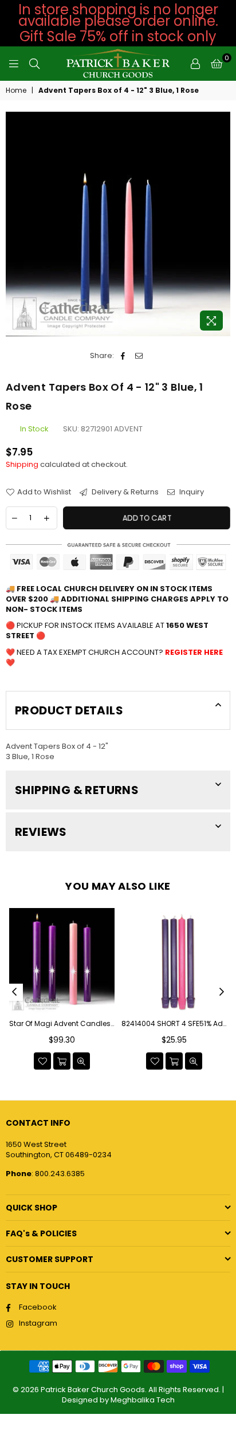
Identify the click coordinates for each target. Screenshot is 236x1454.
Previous (14, 992)
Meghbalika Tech (143, 1399)
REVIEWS (41, 832)
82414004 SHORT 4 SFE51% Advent (174, 1023)
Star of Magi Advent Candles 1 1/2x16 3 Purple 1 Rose (62, 1023)
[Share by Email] (139, 356)
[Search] (34, 63)
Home (16, 90)
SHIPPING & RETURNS (77, 790)
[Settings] (195, 63)
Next (221, 992)
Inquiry (191, 492)
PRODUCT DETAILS (69, 710)
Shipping (22, 464)
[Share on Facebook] (123, 356)
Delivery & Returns (124, 492)
